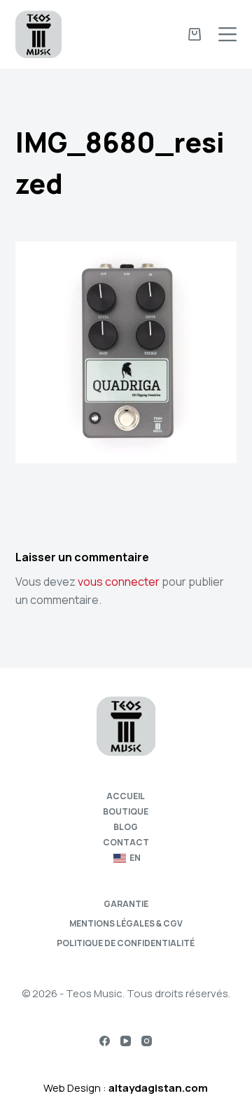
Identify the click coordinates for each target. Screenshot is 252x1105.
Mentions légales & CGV (126, 923)
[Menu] (227, 34)
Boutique (125, 811)
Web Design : (125, 1088)
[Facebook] (104, 1041)
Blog (125, 827)
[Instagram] (146, 1041)
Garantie (126, 904)
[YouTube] (125, 1041)
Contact (126, 842)
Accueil (125, 796)
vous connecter (119, 581)
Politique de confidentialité (126, 943)
